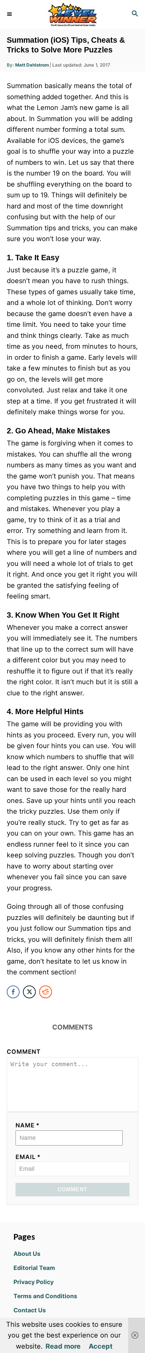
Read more (63, 1346)
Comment (24, 1051)
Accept (101, 1346)
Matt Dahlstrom (32, 65)
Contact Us (29, 1310)
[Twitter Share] (29, 991)
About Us (26, 1253)
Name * (28, 1125)
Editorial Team (34, 1267)
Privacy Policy (33, 1281)
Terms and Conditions (45, 1296)
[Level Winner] (72, 14)
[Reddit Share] (45, 991)
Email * (28, 1156)
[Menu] (10, 14)
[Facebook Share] (13, 991)
